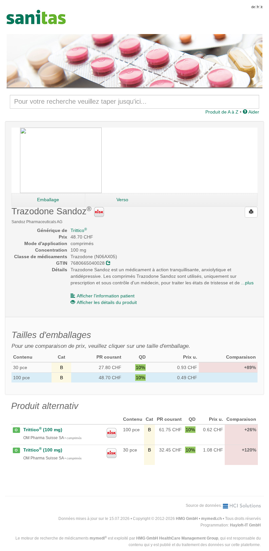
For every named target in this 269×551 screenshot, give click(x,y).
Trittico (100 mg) (42, 429)
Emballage (48, 199)
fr (258, 7)
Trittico (79, 230)
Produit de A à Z (221, 112)
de (253, 7)
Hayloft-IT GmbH (245, 525)
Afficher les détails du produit (107, 302)
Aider (253, 112)
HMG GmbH (187, 518)
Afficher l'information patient (105, 295)
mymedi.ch (211, 518)
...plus (247, 282)
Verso (122, 199)
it (261, 7)
